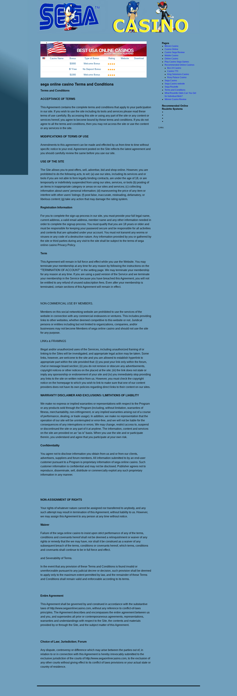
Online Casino (171, 58)
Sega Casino (171, 80)
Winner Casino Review (175, 99)
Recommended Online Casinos (179, 65)
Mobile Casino (171, 55)
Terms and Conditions (175, 90)
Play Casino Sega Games (177, 62)
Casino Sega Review (175, 52)
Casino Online (171, 49)
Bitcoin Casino (171, 46)
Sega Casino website (175, 83)
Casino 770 (172, 71)
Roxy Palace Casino (177, 77)
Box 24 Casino (174, 68)
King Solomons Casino (178, 74)
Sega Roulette (171, 87)
